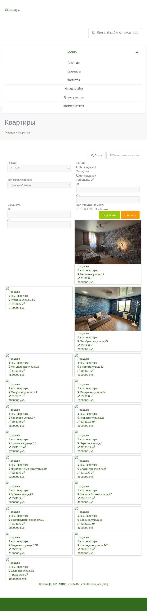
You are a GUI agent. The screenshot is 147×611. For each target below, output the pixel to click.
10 (62, 583)
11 (65, 583)
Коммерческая (73, 106)
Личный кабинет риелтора (117, 33)
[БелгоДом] (12, 9)
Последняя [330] (97, 583)
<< (53, 583)
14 (74, 583)
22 (82, 583)
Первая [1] (45, 583)
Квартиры (74, 71)
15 (77, 583)
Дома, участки (74, 97)
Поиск (98, 155)
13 (71, 583)
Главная (74, 62)
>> (85, 583)
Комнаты (73, 80)
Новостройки (74, 88)
